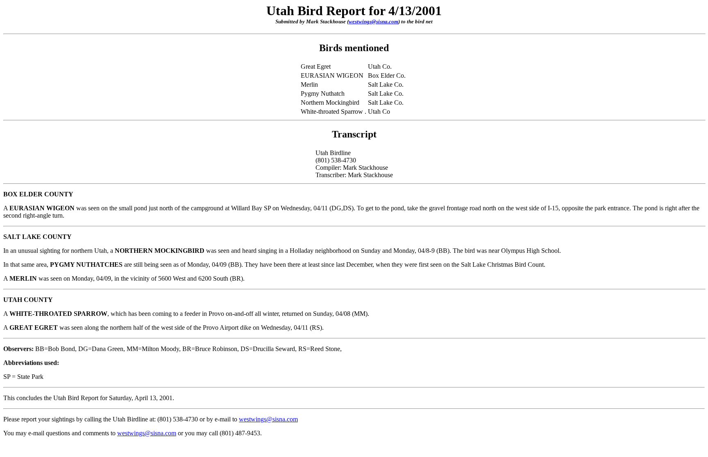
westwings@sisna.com (373, 21)
